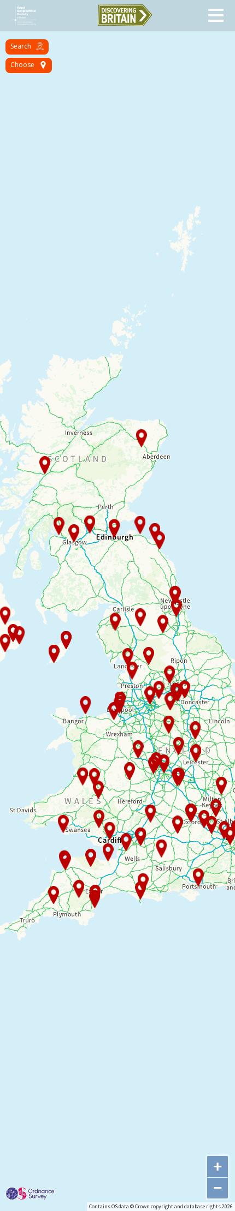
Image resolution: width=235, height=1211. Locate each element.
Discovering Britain (125, 15)
